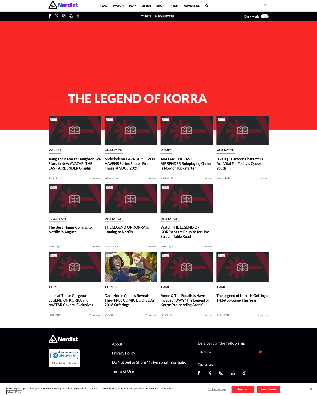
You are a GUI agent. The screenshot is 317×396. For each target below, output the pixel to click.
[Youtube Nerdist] (71, 16)
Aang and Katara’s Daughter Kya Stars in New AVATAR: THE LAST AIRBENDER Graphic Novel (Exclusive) (75, 163)
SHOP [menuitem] (160, 5)
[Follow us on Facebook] (199, 374)
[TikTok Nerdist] (78, 16)
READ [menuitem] (104, 5)
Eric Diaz (109, 314)
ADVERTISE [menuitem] (192, 5)
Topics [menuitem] (146, 16)
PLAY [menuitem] (132, 5)
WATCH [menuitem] (118, 5)
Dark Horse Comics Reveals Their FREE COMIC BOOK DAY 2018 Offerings (130, 300)
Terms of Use (123, 371)
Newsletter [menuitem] (164, 16)
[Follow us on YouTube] (233, 374)
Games (166, 150)
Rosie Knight (55, 246)
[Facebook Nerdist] (50, 16)
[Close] (311, 389)
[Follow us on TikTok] (244, 374)
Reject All (243, 389)
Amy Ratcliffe (167, 178)
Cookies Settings (217, 389)
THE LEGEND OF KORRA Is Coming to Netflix (127, 229)
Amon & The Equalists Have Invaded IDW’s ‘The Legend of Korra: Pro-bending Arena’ (185, 300)
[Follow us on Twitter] (209, 374)
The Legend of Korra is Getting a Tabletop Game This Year (242, 297)
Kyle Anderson (112, 178)
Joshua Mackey (224, 178)
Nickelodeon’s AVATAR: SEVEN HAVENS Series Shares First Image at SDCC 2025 (130, 163)
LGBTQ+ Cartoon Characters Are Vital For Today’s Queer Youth (239, 163)
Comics (55, 150)
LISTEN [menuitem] (146, 5)
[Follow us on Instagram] (221, 374)
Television (57, 218)
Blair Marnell (222, 314)
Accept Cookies (268, 389)
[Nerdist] (63, 5)
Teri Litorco (166, 314)
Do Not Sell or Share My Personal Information (150, 362)
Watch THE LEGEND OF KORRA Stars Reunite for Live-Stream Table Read (185, 232)
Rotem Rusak (55, 178)
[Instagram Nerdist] (64, 16)
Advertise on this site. (64, 363)
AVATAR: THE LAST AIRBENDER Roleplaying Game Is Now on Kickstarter (186, 163)
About (117, 343)
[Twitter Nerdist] (56, 16)
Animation (114, 150)
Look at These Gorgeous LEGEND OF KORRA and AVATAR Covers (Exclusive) (71, 300)
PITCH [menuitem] (174, 5)
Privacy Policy (123, 352)
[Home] (63, 341)
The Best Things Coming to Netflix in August (70, 229)
